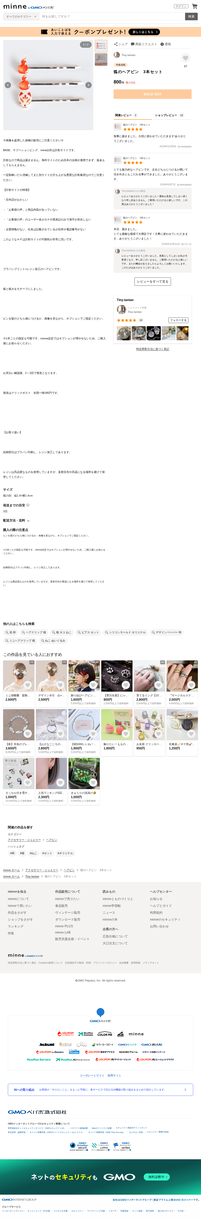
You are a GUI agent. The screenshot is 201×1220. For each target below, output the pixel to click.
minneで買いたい (20, 905)
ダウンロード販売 (67, 919)
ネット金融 (137, 1211)
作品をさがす (17, 912)
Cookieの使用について (50, 962)
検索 (191, 16)
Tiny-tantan (128, 55)
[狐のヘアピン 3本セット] (132, 129)
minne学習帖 (112, 905)
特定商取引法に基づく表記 (152, 349)
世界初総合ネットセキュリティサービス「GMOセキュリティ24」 (37, 1128)
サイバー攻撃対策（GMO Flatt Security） (106, 1132)
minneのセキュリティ (165, 919)
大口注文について (115, 943)
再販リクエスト (146, 44)
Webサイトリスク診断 (102, 1128)
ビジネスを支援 (61, 1211)
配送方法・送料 (14, 520)
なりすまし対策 (136, 1132)
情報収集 (124, 1211)
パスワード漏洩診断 (79, 1128)
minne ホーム (11, 870)
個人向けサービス (166, 1211)
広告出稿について (115, 936)
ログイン (181, 6)
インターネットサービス (13, 1211)
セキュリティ (77, 1211)
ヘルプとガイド (161, 905)
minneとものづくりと (118, 899)
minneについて (18, 899)
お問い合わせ (159, 926)
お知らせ (156, 899)
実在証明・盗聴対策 (17, 1132)
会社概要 (124, 962)
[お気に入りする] (186, 58)
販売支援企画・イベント (72, 939)
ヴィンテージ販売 (67, 912)
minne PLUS (64, 926)
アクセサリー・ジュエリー (24, 839)
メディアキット (151, 962)
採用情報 (135, 962)
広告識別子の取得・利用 (78, 962)
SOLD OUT (152, 94)
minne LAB (63, 932)
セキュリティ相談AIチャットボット (131, 1128)
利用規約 (156, 912)
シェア (123, 44)
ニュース (109, 912)
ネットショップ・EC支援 (38, 1211)
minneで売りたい (67, 899)
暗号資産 (150, 1211)
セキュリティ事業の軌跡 (158, 1132)
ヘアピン (51, 839)
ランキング (16, 926)
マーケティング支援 (96, 1211)
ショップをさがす (20, 919)
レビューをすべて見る (152, 281)
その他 (180, 1211)
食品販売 (61, 905)
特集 (11, 933)
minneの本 (110, 919)
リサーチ (113, 1211)
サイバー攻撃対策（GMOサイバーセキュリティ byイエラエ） (57, 1132)
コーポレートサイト (92, 1075)
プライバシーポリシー (105, 962)
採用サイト (114, 1075)
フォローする (178, 320)
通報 (168, 44)
